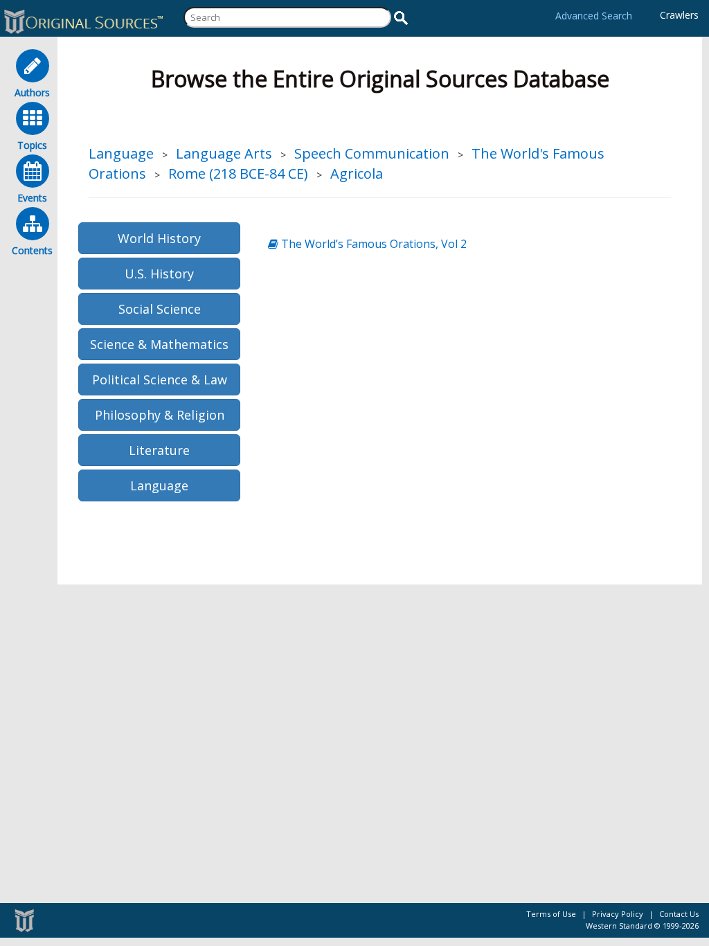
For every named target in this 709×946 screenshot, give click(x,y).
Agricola (356, 173)
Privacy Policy (617, 914)
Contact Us (679, 914)
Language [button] (159, 485)
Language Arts (224, 153)
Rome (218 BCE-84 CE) (238, 173)
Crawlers (679, 14)
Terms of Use (551, 914)
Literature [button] (159, 450)
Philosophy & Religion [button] (159, 415)
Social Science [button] (159, 309)
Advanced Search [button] (593, 15)
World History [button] (159, 238)
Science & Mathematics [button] (159, 344)
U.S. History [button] (159, 273)
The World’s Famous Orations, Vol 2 (372, 243)
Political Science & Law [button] (159, 379)
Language (121, 153)
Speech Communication (371, 153)
